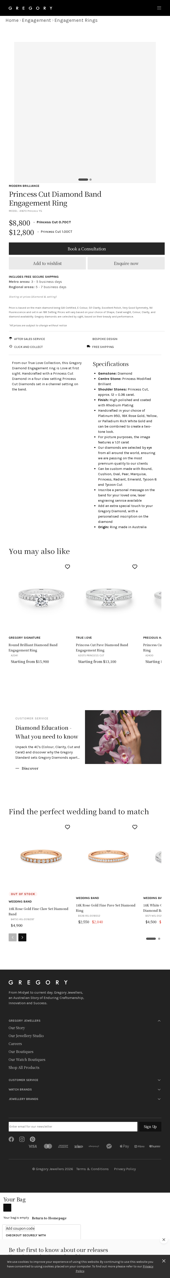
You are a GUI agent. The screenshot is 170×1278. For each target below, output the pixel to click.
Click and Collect (28, 347)
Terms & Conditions (92, 1169)
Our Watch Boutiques (27, 1059)
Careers (15, 1043)
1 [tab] (83, 179)
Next (22, 937)
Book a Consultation (87, 248)
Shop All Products (24, 1067)
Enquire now (126, 263)
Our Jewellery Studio (26, 1035)
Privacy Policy (125, 1169)
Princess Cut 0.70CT (40, 222)
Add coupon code (20, 1228)
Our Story (17, 1027)
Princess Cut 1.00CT (40, 231)
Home (12, 20)
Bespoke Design (104, 339)
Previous (13, 937)
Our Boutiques (21, 1051)
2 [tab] (90, 179)
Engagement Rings (76, 20)
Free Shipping (103, 347)
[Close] (164, 1260)
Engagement (36, 20)
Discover (30, 768)
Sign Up (150, 1126)
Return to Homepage (49, 1218)
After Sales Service (29, 339)
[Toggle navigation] (159, 8)
